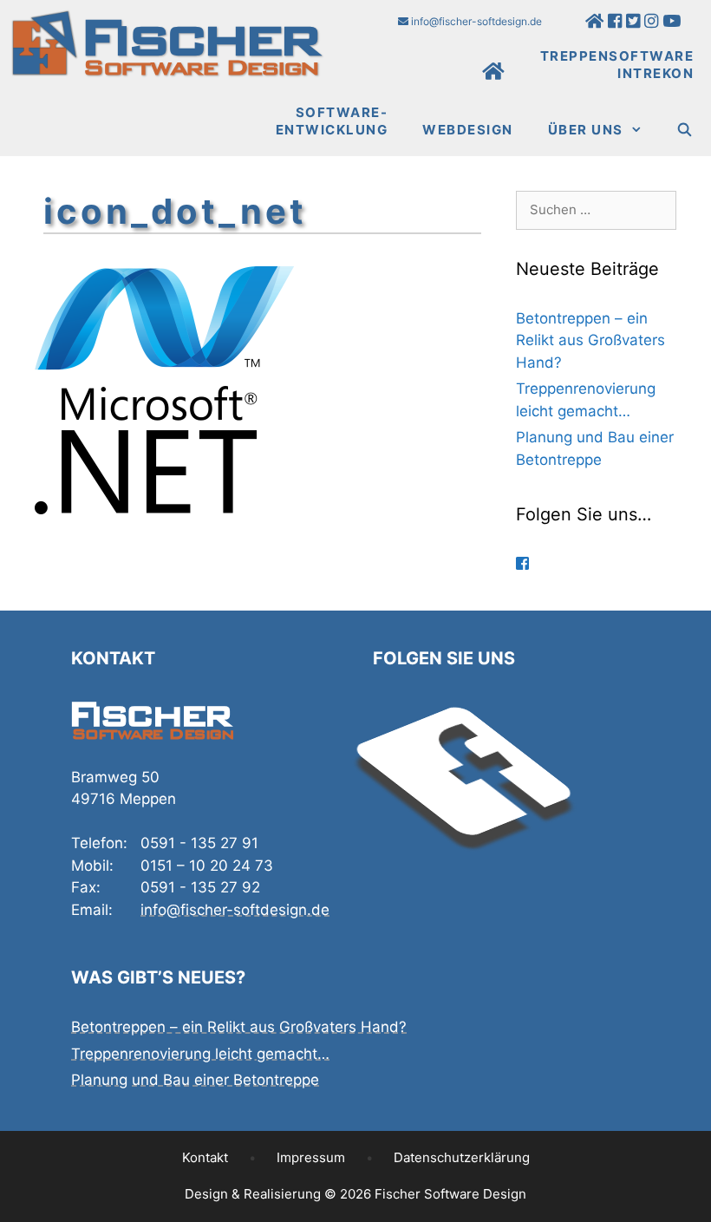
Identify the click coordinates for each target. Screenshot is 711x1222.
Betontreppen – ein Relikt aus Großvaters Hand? (590, 340)
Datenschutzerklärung (462, 1157)
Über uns (585, 129)
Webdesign (467, 129)
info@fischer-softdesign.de (475, 21)
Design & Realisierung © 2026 (355, 1194)
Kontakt (205, 1157)
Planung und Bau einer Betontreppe (195, 1079)
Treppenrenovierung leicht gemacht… (200, 1053)
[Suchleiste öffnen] (685, 130)
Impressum (311, 1157)
